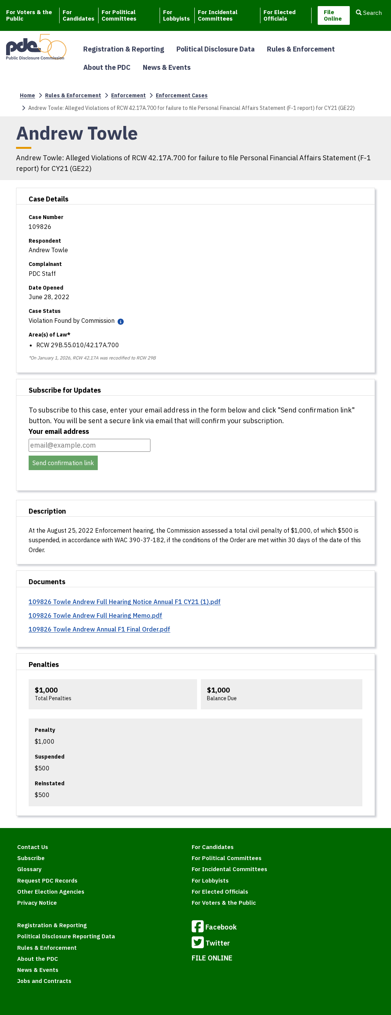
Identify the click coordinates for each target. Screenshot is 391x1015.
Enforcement (128, 95)
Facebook (221, 927)
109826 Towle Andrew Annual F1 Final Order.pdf (99, 629)
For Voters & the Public (29, 15)
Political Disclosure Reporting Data (66, 936)
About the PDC (107, 67)
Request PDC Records (47, 880)
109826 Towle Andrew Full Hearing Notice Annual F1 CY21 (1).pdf (125, 602)
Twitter (217, 943)
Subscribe (31, 858)
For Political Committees (119, 15)
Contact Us (32, 847)
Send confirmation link (63, 463)
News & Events (167, 67)
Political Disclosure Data (215, 49)
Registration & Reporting (123, 49)
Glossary (29, 869)
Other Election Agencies (50, 891)
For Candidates (78, 15)
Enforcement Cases (182, 95)
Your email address (59, 431)
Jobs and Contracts (44, 980)
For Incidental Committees (218, 15)
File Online (333, 15)
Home (27, 95)
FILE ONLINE (212, 958)
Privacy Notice (37, 902)
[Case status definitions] (120, 321)
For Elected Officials (279, 15)
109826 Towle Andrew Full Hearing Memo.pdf (95, 615)
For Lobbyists (176, 15)
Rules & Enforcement (301, 49)
